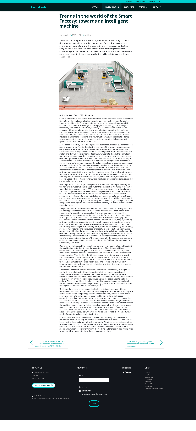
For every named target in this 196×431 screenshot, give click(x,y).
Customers (129, 7)
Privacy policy (149, 379)
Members (152, 1)
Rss (130, 372)
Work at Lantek (141, 1)
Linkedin (129, 372)
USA (160, 1)
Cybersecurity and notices (154, 388)
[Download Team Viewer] (44, 386)
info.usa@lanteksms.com (42, 398)
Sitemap (148, 382)
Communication (112, 7)
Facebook (125, 372)
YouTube (127, 372)
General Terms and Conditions (151, 385)
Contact (157, 7)
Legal (147, 375)
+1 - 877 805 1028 (39, 396)
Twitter (123, 372)
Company (129, 1)
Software (95, 7)
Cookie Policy (149, 377)
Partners (143, 7)
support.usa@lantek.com (60, 398)
